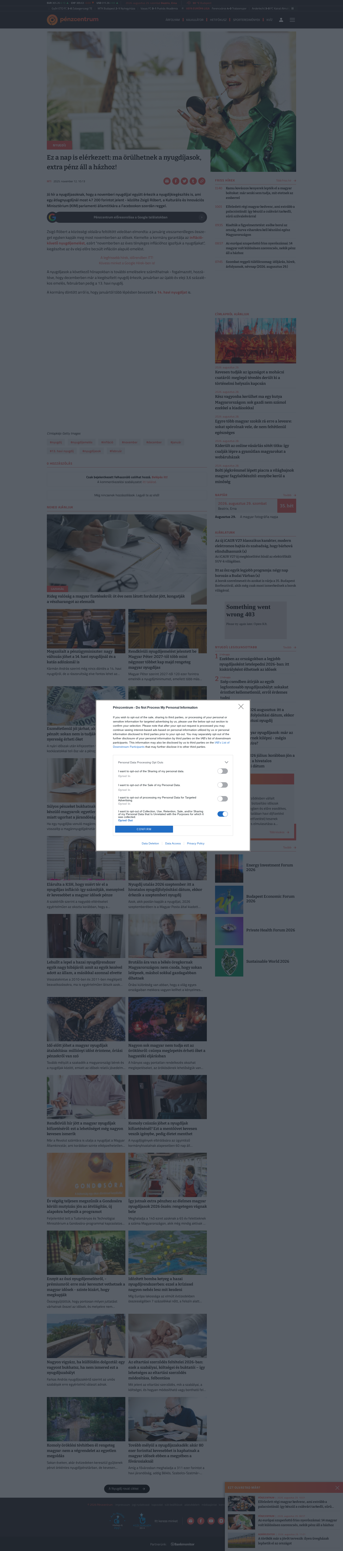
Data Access (173, 843)
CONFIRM (144, 829)
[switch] (222, 771)
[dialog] (173, 775)
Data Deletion (150, 843)
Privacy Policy (195, 843)
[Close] (242, 708)
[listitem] (173, 762)
